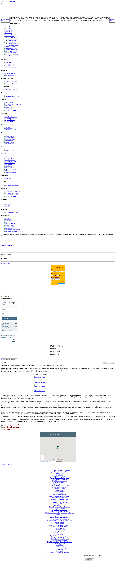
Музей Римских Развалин (59, 481)
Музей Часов (59, 475)
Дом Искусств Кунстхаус (59, 502)
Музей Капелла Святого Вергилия (60, 470)
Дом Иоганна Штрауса (59, 482)
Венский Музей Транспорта (60, 504)
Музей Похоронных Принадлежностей (59, 525)
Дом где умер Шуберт (59, 505)
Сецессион (60, 493)
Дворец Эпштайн (60, 516)
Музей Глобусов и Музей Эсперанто (59, 499)
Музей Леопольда (60, 508)
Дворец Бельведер (59, 488)
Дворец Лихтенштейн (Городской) (60, 517)
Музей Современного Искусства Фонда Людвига (59, 513)
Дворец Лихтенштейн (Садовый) (59, 478)
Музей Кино (59, 534)
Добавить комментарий (7, 464)
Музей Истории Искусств (59, 497)
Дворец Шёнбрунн (59, 491)
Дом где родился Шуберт (59, 487)
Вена (2, 359)
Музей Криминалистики (60, 526)
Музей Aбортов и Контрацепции (59, 536)
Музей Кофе (59, 551)
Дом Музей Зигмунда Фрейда (59, 479)
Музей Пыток (60, 523)
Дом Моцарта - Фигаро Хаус (59, 472)
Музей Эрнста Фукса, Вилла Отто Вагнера (59, 542)
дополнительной (55, 349)
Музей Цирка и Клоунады (59, 540)
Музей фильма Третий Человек (60, 519)
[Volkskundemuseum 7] (39, 392)
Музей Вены (59, 473)
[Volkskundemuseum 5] (39, 383)
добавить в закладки (9, 1)
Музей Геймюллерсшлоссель (59, 537)
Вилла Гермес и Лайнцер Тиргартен (59, 507)
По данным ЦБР (5, 263)
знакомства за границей (5, 341)
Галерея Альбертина (60, 500)
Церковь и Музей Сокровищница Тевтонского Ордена (59, 552)
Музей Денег (60, 549)
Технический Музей (60, 529)
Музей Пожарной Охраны (59, 510)
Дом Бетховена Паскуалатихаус (60, 485)
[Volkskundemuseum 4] (39, 379)
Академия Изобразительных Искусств (60, 496)
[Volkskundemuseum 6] (39, 388)
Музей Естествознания (59, 494)
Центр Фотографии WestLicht (59, 511)
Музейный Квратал (59, 476)
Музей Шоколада (60, 543)
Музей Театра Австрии (59, 532)
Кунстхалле (59, 514)
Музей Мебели (59, 528)
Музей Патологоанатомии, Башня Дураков (59, 520)
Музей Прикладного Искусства (60, 539)
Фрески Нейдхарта (59, 522)
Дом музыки (59, 490)
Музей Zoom (59, 545)
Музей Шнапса (59, 531)
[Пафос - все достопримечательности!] (18, 14)
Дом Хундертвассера (60, 484)
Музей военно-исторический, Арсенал (59, 548)
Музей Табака (60, 546)
